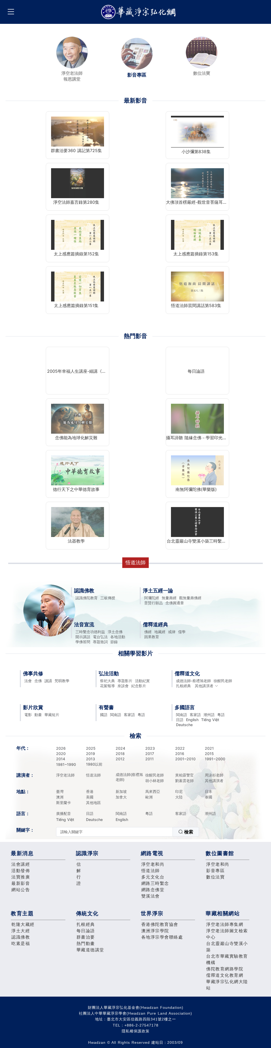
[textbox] (114, 832)
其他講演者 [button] (204, 685)
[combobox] (127, 832)
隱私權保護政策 (136, 1031)
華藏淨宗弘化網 (139, 12)
